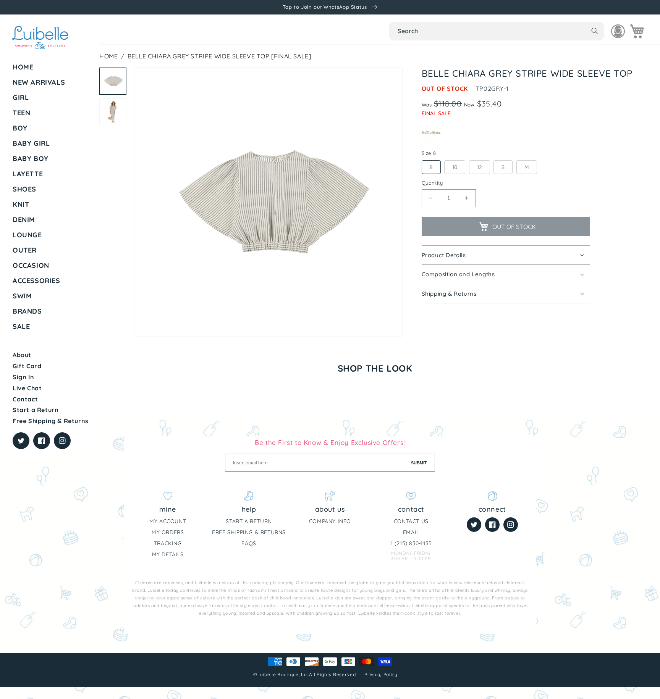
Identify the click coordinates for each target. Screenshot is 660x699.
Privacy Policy (381, 674)
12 (479, 167)
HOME (108, 56)
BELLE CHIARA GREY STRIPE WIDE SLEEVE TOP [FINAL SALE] (219, 56)
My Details (168, 554)
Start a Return (35, 410)
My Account (167, 521)
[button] (53, 97)
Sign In (23, 377)
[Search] (594, 31)
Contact (25, 399)
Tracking (168, 543)
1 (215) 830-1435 (411, 543)
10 (454, 167)
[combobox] (496, 31)
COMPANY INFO (330, 521)
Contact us (411, 521)
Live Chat (27, 388)
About (22, 355)
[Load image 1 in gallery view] (112, 81)
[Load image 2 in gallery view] (112, 112)
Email (411, 532)
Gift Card (27, 366)
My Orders (168, 532)
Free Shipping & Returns (51, 421)
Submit (419, 463)
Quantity (432, 183)
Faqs (248, 543)
